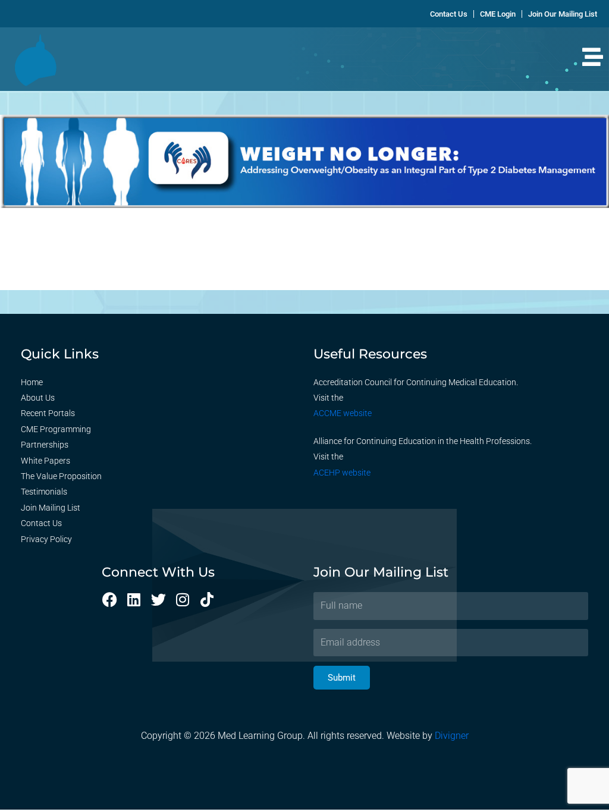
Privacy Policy (46, 539)
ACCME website (342, 413)
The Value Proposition (61, 476)
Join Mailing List (50, 507)
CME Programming (56, 429)
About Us (38, 397)
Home (32, 382)
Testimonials (44, 491)
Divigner (452, 735)
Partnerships (44, 444)
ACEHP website (342, 472)
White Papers (45, 460)
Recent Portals (48, 413)
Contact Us (41, 523)
